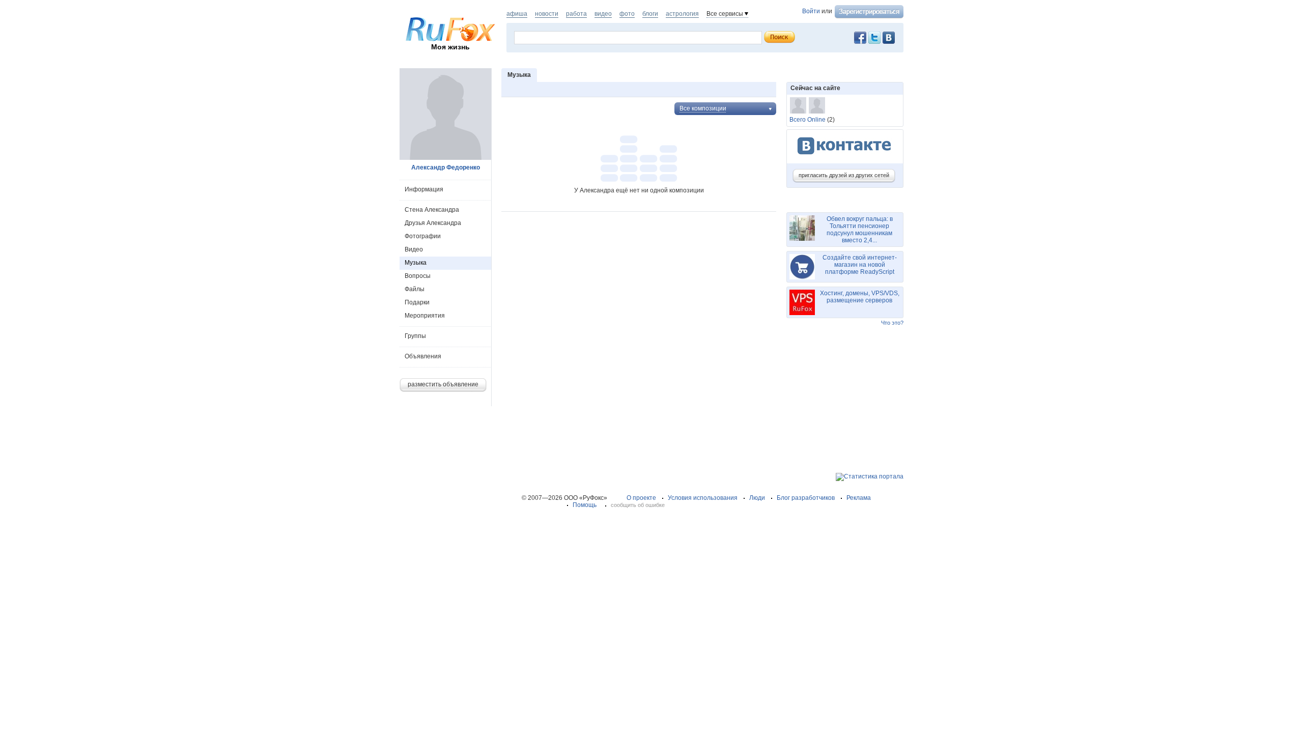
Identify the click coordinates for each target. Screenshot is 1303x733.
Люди (757, 497)
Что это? (892, 323)
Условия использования (703, 497)
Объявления (423, 356)
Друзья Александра (433, 223)
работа (576, 13)
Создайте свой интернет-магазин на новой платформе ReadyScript (860, 264)
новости (546, 13)
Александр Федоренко (445, 167)
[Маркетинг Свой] (817, 105)
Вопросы (418, 275)
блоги (650, 13)
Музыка (416, 262)
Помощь (585, 505)
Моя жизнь (450, 47)
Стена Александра (432, 209)
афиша (516, 13)
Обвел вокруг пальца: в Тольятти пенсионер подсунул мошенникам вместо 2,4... (860, 229)
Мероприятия (425, 315)
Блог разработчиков (806, 497)
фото (627, 13)
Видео (414, 249)
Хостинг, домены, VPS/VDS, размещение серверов (859, 297)
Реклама (858, 497)
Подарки (417, 302)
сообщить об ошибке (638, 505)
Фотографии (423, 236)
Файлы (414, 289)
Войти (811, 11)
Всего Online (807, 119)
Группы (415, 336)
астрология (682, 13)
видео (603, 13)
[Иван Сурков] (798, 105)
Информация (424, 189)
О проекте (641, 497)
